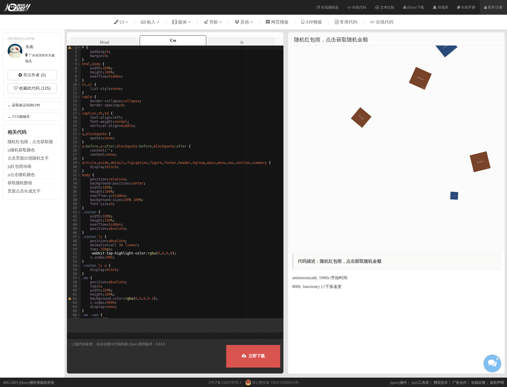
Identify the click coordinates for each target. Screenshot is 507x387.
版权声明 (497, 383)
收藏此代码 (34, 88)
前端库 (442, 7)
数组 (20, 182)
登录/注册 (495, 7)
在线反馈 (478, 383)
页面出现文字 (28, 158)
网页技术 (441, 383)
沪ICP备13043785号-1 (224, 383)
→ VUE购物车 (19, 117)
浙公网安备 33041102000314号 (275, 383)
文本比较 (386, 7)
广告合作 (459, 383)
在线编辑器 (329, 7)
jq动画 (19, 166)
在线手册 (467, 7)
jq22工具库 (420, 383)
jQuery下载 (415, 7)
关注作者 (34, 75)
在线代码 (358, 7)
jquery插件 (398, 383)
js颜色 (21, 150)
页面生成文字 (24, 191)
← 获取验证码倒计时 (24, 105)
